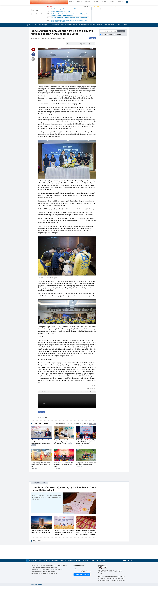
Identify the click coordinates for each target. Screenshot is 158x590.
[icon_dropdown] (127, 2)
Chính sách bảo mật (36, 584)
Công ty (104, 34)
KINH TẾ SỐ (93, 25)
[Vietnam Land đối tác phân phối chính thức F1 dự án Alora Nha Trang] (64, 455)
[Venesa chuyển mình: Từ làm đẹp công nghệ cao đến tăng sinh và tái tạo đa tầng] (64, 432)
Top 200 (129, 560)
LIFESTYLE (111, 25)
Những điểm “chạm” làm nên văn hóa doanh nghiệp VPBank (86, 463)
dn (46, 417)
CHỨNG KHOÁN (37, 25)
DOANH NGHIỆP (55, 25)
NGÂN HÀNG (63, 25)
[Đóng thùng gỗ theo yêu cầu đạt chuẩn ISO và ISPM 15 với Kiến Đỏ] (41, 455)
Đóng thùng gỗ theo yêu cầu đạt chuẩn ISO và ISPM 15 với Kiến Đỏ (41, 464)
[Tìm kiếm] (121, 31)
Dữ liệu (120, 25)
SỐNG (105, 25)
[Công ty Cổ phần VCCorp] (112, 567)
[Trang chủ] (27, 25)
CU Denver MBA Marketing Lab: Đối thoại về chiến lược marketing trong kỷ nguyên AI (41, 441)
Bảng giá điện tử (38, 10)
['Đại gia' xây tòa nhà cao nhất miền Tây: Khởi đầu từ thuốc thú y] (41, 522)
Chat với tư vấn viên (82, 574)
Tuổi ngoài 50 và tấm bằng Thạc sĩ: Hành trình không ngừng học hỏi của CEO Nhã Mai (86, 441)
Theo (67, 392)
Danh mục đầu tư (38, 13)
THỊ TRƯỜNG (100, 25)
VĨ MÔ (88, 25)
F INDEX (125, 25)
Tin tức (111, 34)
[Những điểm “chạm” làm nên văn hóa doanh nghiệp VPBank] (86, 455)
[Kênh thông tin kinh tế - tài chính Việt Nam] (49, 2)
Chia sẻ (93, 38)
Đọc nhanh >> (86, 6)
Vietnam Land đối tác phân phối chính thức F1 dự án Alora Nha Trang (63, 464)
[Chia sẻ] (33, 54)
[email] (33, 59)
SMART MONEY (71, 25)
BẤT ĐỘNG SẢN (46, 25)
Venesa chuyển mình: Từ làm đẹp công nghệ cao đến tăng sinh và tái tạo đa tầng (62, 441)
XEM (93, 423)
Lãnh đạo (118, 34)
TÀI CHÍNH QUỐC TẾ (81, 25)
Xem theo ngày (60, 424)
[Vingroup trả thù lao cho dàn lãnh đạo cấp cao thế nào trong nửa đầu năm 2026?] (64, 522)
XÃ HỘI (31, 25)
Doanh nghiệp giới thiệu (58, 38)
